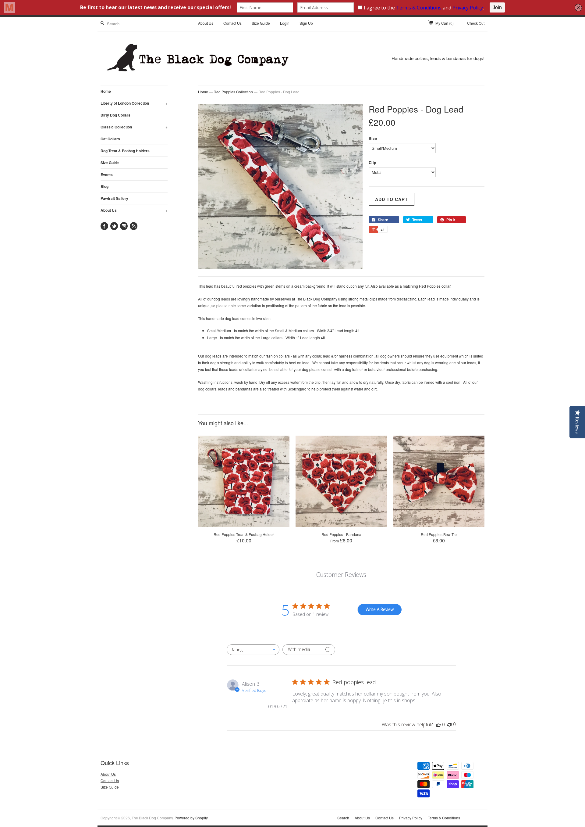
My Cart (444, 23)
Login (284, 23)
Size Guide (261, 23)
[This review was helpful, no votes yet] (438, 724)
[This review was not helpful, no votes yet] (449, 724)
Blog (104, 186)
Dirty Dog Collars (115, 115)
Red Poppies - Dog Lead (279, 91)
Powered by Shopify (191, 817)
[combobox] (253, 649)
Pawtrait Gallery (114, 198)
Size (373, 138)
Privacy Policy (410, 817)
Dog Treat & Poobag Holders (125, 150)
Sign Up (306, 23)
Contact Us (232, 23)
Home (106, 91)
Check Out (475, 23)
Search (343, 817)
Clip (372, 162)
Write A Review (380, 609)
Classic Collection (134, 127)
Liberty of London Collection (134, 103)
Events (107, 174)
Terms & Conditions (444, 817)
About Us (205, 23)
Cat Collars (110, 139)
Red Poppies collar (434, 286)
